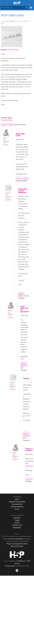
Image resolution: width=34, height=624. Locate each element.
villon (5, 138)
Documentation (17, 504)
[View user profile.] (11, 46)
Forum (17, 509)
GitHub (17, 523)
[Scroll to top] (17, 572)
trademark (21, 561)
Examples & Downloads (17, 502)
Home (17, 499)
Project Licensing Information (17, 544)
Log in (3, 124)
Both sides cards (20, 135)
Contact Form (17, 525)
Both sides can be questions (22, 191)
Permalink (5, 145)
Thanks (26, 378)
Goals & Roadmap (17, 507)
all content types (7, 120)
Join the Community (16, 539)
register (10, 124)
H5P (17, 554)
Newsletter (17, 528)
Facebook (17, 518)
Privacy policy (10, 566)
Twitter (17, 520)
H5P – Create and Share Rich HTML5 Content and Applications (17, 3)
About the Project (17, 546)
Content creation (13, 50)
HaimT (13, 21)
